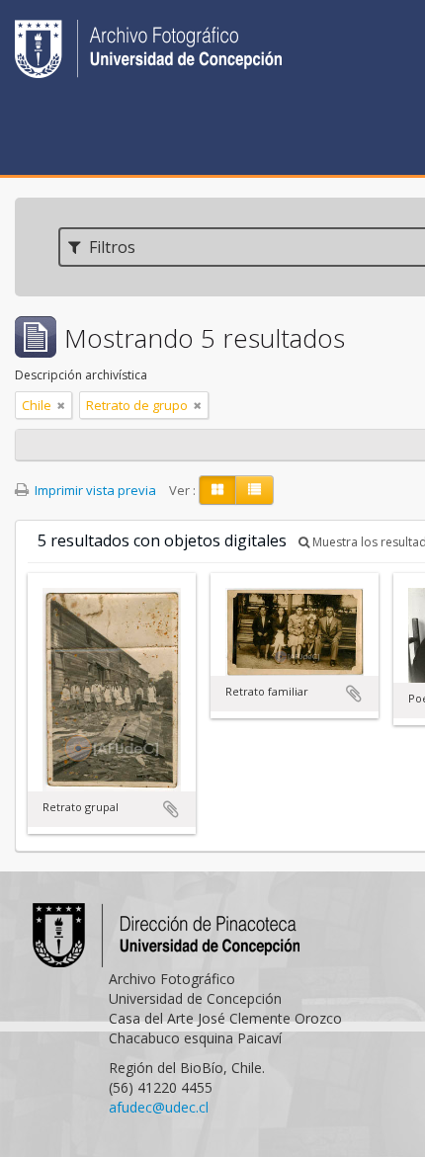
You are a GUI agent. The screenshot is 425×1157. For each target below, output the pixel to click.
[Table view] (254, 490)
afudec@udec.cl (159, 1107)
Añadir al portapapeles (171, 809)
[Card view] (217, 490)
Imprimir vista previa (94, 490)
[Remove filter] (61, 405)
